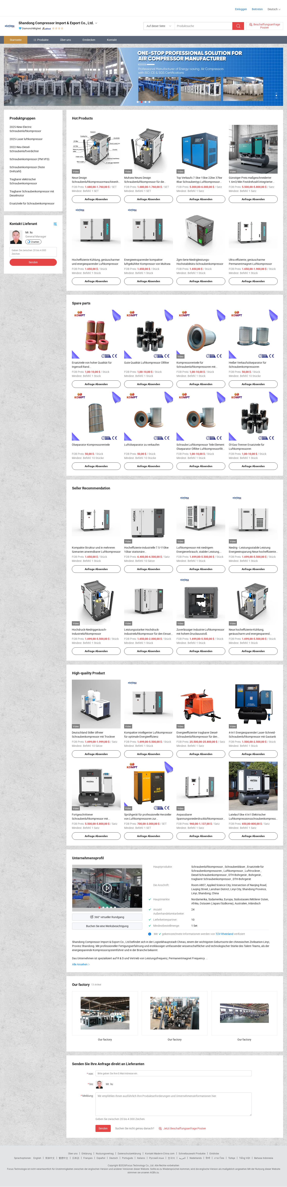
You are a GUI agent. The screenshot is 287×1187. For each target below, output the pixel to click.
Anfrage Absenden (96, 199)
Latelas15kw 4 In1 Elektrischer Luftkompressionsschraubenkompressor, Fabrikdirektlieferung (254, 819)
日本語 (75, 1157)
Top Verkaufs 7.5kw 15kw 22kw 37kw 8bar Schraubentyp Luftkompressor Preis (199, 182)
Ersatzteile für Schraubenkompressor (32, 203)
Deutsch (113, 1157)
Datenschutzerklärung (129, 1153)
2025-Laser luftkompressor (26, 139)
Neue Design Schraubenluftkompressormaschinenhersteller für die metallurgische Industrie (100, 182)
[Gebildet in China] (29, 7)
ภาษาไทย (219, 1157)
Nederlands (196, 1157)
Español (101, 1157)
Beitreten (257, 9)
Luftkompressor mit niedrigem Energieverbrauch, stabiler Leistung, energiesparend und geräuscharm (198, 552)
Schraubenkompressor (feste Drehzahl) (27, 169)
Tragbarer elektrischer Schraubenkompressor (23, 181)
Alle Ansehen (79, 964)
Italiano (141, 1157)
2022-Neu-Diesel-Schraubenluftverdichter (24, 149)
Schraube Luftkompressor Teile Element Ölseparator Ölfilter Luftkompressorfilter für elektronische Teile (200, 449)
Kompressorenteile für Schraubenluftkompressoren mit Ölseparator (196, 367)
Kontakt (112, 40)
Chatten (35, 241)
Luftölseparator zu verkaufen (142, 444)
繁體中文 (63, 1157)
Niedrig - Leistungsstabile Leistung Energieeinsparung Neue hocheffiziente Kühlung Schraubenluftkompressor (252, 552)
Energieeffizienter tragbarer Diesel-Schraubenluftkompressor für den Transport (197, 737)
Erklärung (87, 1153)
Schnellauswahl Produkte (192, 1153)
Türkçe (231, 1157)
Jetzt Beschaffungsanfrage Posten (182, 1128)
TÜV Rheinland (224, 934)
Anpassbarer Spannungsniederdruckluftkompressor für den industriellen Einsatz (199, 819)
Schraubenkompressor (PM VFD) (29, 159)
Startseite (15, 40)
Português (127, 1157)
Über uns (65, 40)
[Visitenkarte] (55, 223)
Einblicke (214, 1153)
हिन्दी (208, 1157)
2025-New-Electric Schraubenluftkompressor (25, 129)
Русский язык (156, 1157)
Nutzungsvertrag (105, 1153)
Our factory (105, 1039)
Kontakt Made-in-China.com (160, 1153)
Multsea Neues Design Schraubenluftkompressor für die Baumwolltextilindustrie (144, 182)
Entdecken (89, 40)
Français (88, 1157)
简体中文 (50, 1157)
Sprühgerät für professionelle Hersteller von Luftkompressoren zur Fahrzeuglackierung (147, 819)
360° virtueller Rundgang (109, 917)
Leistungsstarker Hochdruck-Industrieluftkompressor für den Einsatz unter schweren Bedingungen (148, 634)
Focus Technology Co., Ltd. (140, 1165)
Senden (103, 1128)
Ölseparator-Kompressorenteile (91, 444)
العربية (182, 1157)
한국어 (171, 1157)
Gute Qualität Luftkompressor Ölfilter (146, 362)
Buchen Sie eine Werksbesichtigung (107, 926)
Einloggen (241, 9)
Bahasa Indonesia (263, 1157)
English (37, 1157)
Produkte (42, 40)
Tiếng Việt (244, 1157)
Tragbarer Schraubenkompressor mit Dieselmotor (32, 193)
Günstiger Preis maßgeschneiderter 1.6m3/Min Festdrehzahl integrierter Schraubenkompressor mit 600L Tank (251, 182)
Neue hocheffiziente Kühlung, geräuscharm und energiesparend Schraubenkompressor (249, 634)
